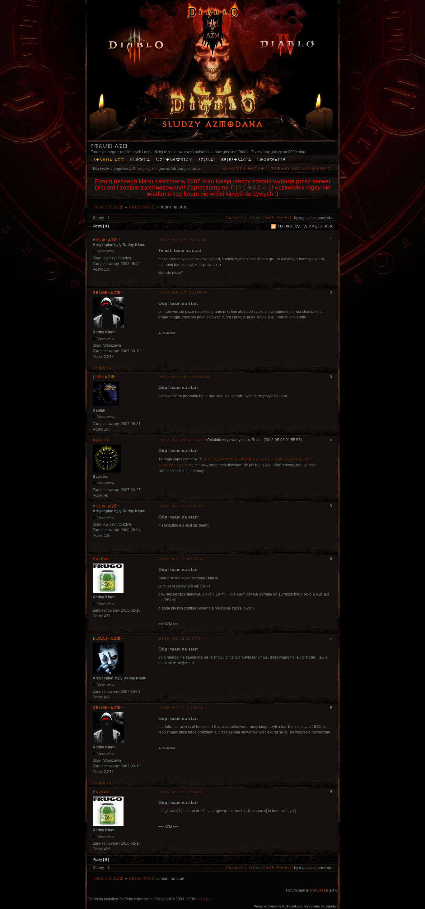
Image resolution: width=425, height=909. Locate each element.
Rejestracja (236, 160)
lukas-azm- (108, 638)
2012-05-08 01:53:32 (182, 440)
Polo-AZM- (106, 239)
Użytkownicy (174, 160)
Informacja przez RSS (305, 226)
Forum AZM (109, 146)
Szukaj (206, 160)
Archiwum (142, 207)
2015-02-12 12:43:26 (180, 708)
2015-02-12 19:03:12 (181, 792)
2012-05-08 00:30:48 (183, 377)
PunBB (321, 890)
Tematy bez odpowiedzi (301, 169)
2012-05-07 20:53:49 (182, 292)
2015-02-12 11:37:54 (180, 638)
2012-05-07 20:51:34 (182, 240)
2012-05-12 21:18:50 (181, 506)
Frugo (101, 558)
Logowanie (271, 160)
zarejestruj (278, 218)
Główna (140, 160)
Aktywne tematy (245, 169)
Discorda (248, 187)
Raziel (101, 439)
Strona (102, 368)
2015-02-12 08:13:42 (181, 559)
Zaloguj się (240, 218)
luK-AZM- (105, 376)
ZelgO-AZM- (108, 292)
